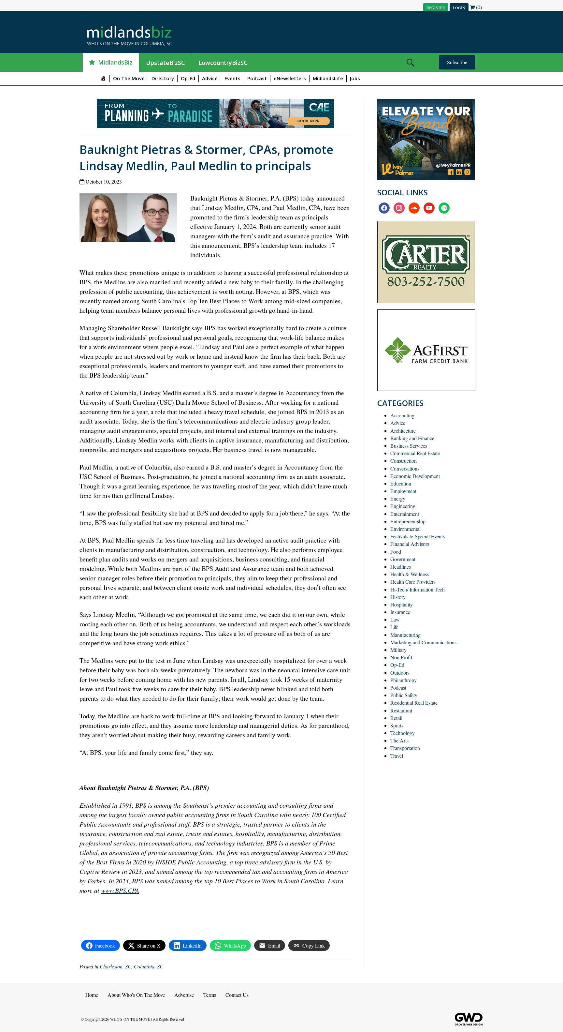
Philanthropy (403, 680)
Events (232, 78)
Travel (396, 755)
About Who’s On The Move (136, 994)
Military (398, 649)
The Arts (399, 740)
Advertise (184, 994)
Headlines (400, 566)
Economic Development (415, 475)
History (398, 596)
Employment (403, 490)
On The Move (129, 78)
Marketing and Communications (423, 642)
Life (394, 626)
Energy (397, 498)
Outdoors (400, 672)
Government (402, 559)
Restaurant (401, 710)
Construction (403, 460)
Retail (396, 717)
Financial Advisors (409, 543)
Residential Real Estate (414, 702)
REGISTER (435, 7)
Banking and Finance (412, 438)
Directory (163, 78)
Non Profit (401, 657)
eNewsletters (290, 78)
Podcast (257, 78)
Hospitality (401, 604)
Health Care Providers (413, 581)
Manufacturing (405, 634)
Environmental (405, 528)
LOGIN (459, 7)
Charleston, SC (115, 966)
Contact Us (237, 994)
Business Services (408, 445)
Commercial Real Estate (415, 453)
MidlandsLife (328, 78)
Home (91, 994)
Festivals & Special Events (417, 536)
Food (395, 551)
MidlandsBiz (115, 62)
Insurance (400, 611)
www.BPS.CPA (120, 890)
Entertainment (404, 513)
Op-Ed (188, 78)
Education (400, 483)
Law (395, 619)
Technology (402, 732)
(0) (478, 7)
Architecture (403, 430)
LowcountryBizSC (223, 63)
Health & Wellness (409, 574)
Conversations (404, 468)
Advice (210, 78)
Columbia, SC (148, 966)
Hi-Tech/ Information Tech (417, 589)
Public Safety (403, 695)
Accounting (402, 415)
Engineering (402, 505)
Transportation (405, 747)
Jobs (355, 78)
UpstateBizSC (165, 63)
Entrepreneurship (408, 521)
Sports (396, 725)
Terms (209, 994)
